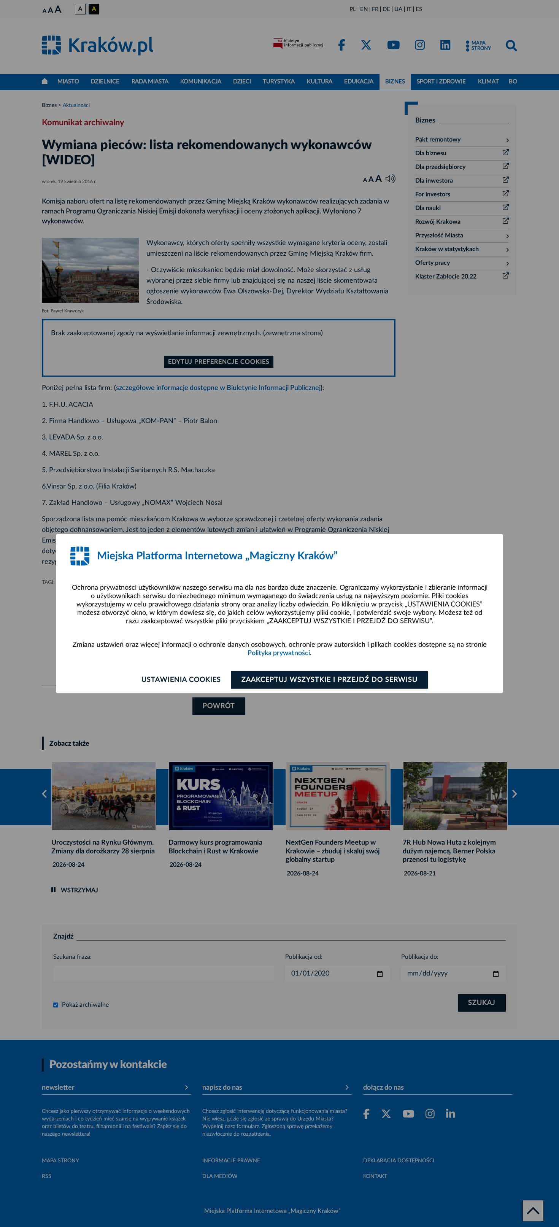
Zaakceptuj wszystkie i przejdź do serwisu (329, 679)
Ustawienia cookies (181, 679)
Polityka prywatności (279, 653)
